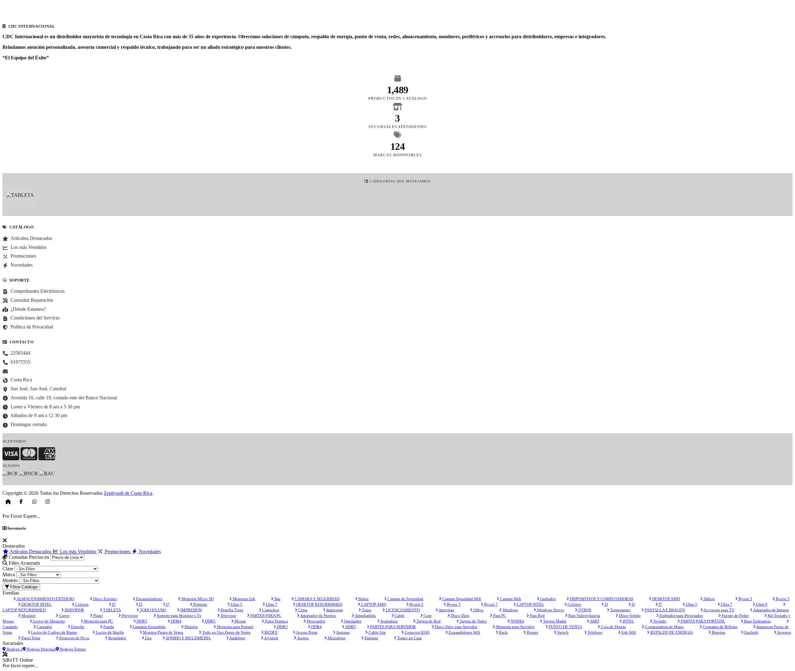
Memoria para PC (98, 621)
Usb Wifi (628, 632)
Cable (399, 615)
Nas (276, 598)
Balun (363, 598)
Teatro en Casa (409, 638)
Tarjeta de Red (428, 621)
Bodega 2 (14, 649)
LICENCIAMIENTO (402, 610)
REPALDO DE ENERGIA (671, 632)
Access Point (306, 632)
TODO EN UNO (152, 610)
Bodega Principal (41, 649)
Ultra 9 (761, 604)
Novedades (149, 551)
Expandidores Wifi (464, 632)
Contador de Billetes (720, 626)
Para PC (499, 615)
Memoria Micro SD (197, 598)
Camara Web (510, 598)
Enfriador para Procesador (681, 615)
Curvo (64, 615)
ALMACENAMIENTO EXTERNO (45, 598)
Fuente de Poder (735, 615)
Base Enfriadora (757, 621)
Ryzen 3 (745, 598)
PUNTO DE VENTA (565, 626)
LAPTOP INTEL (530, 604)
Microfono (336, 638)
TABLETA (111, 610)
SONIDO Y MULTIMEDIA (188, 638)
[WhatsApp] (34, 501)
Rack (503, 632)
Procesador (315, 621)
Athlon (708, 598)
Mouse (240, 621)
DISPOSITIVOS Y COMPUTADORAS (601, 598)
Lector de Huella (109, 632)
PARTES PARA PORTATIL (702, 621)
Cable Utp (377, 632)
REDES (270, 632)
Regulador (116, 638)
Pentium (199, 604)
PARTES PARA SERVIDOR (392, 626)
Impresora (334, 610)
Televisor (228, 615)
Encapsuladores (148, 598)
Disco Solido (629, 615)
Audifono (237, 638)
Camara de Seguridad (405, 598)
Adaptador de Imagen (770, 610)
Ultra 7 (271, 604)
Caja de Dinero (613, 626)
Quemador (352, 621)
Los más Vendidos (78, 551)
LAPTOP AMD (373, 604)
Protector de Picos (73, 638)
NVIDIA (517, 621)
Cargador (44, 626)
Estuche (77, 626)
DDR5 (210, 621)
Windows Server (550, 610)
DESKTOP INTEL (36, 604)
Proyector (129, 615)
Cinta (302, 610)
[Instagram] (47, 501)
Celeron (81, 604)
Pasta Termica (276, 621)
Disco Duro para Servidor (455, 626)
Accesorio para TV (718, 610)
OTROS (584, 610)
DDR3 (141, 621)
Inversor (783, 632)
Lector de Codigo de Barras (53, 632)
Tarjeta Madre (554, 621)
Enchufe (750, 632)
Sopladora (388, 621)
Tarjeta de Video (473, 621)
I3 (113, 604)
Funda (108, 626)
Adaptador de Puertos (317, 615)
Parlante (371, 638)
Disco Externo (104, 598)
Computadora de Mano (664, 626)
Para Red (537, 615)
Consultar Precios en (28, 557)
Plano (97, 615)
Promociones (117, 551)
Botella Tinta (231, 610)
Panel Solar (30, 638)
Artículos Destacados (30, 551)
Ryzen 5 (782, 598)
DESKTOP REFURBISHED (318, 604)
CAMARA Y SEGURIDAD (316, 598)
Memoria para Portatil (234, 626)
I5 (140, 604)
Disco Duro (460, 615)
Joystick (270, 638)
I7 (167, 604)
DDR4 (175, 621)
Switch (562, 632)
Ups (148, 638)
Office (478, 610)
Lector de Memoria (48, 621)
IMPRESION (190, 610)
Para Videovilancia (583, 615)
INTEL (628, 621)
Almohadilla (365, 615)
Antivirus (446, 610)
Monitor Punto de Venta (162, 632)
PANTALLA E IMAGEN (664, 610)
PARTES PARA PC (265, 615)
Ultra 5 (236, 604)
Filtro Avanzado (23, 563)
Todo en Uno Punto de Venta (225, 632)
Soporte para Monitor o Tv (179, 615)
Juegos (302, 638)
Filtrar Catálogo (23, 587)
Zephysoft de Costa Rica (128, 493)
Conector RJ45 (417, 632)
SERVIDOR (74, 610)
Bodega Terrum (72, 649)
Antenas (342, 632)
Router (532, 632)
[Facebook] (21, 501)
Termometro (619, 610)
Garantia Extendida (149, 626)
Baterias (718, 632)
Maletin (191, 626)
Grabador (547, 598)
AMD (594, 621)
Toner (366, 610)
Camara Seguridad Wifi (461, 598)
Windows (510, 610)
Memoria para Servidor (514, 626)
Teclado (659, 621)
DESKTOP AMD (665, 598)
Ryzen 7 (490, 604)
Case (427, 615)
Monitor (27, 615)
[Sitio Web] (8, 501)
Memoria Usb (243, 598)
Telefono (594, 632)
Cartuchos (270, 610)
